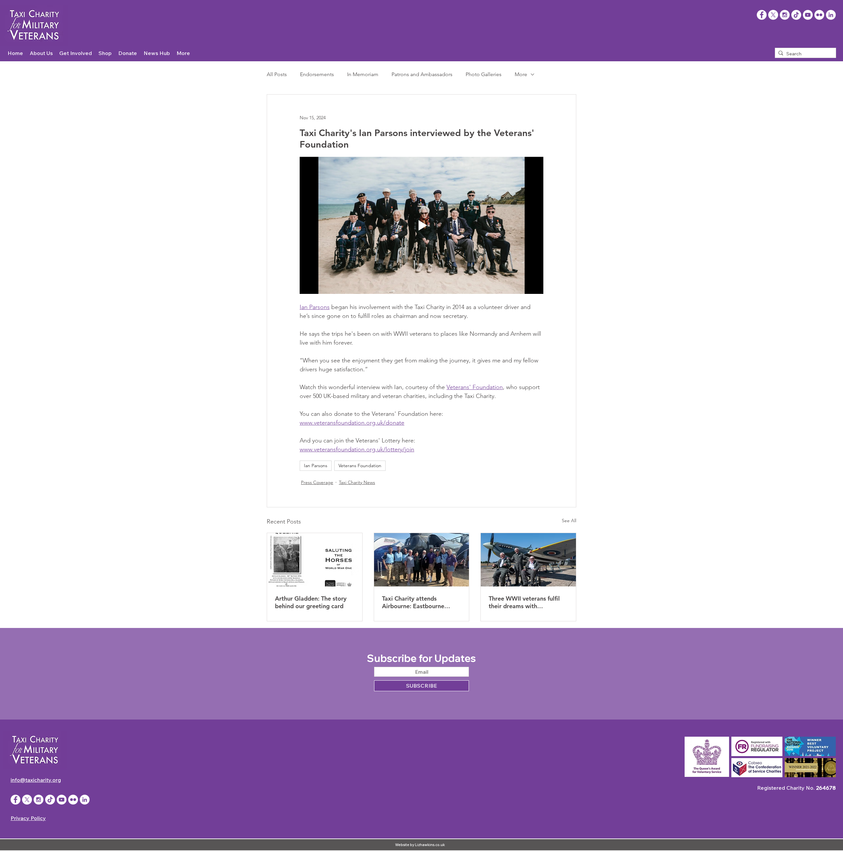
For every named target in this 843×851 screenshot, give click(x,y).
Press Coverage (317, 482)
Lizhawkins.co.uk (430, 844)
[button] (41, 53)
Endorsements (317, 74)
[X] (773, 15)
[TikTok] (796, 15)
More (521, 74)
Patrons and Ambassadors (422, 74)
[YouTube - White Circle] (808, 15)
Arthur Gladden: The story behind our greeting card (310, 602)
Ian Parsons (315, 465)
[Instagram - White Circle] (785, 15)
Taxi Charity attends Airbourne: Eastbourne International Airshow (413, 602)
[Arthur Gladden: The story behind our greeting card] (314, 559)
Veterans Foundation (360, 465)
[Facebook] (762, 15)
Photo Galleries (484, 74)
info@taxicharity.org (36, 780)
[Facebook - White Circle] (15, 800)
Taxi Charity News (357, 482)
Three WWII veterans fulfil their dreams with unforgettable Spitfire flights (528, 602)
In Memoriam (362, 74)
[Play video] (421, 225)
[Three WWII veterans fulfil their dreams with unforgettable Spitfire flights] (528, 559)
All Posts (277, 74)
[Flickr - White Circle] (819, 15)
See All (569, 521)
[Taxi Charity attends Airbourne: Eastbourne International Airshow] (421, 559)
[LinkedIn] (831, 15)
